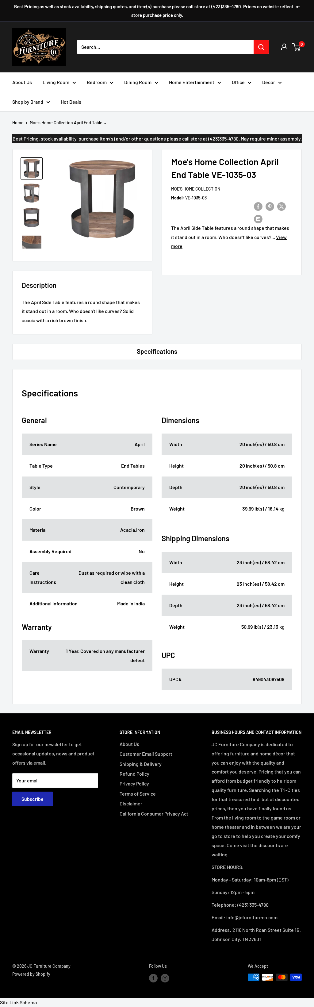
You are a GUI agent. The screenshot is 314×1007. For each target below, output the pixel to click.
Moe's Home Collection (195, 188)
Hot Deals (71, 102)
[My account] (284, 47)
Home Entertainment (191, 82)
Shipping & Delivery (141, 764)
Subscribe (32, 799)
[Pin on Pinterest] (270, 206)
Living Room (56, 82)
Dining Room (137, 82)
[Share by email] (258, 218)
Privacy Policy (134, 783)
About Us (22, 82)
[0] (297, 47)
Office (238, 82)
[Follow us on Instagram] (165, 978)
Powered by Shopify (31, 974)
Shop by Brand (27, 102)
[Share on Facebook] (258, 206)
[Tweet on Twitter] (281, 206)
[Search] (261, 47)
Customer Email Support (146, 754)
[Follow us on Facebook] (153, 978)
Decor (268, 82)
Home (18, 122)
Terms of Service (138, 794)
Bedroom (97, 82)
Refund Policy (134, 774)
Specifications (157, 351)
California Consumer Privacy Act (154, 813)
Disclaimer (131, 803)
